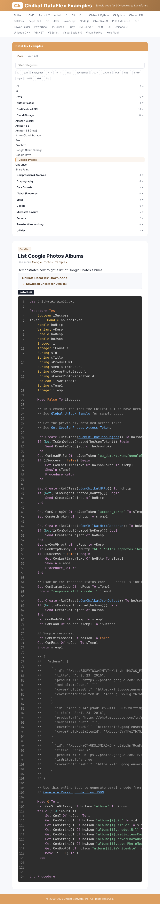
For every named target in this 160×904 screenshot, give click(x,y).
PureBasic (58, 26)
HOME (30, 15)
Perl (136, 21)
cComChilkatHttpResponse (100, 526)
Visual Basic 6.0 (72, 32)
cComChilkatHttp (93, 488)
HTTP (59, 72)
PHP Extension (121, 21)
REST (127, 72)
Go (47, 21)
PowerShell (41, 26)
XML (39, 78)
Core (20, 56)
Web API (33, 56)
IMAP (69, 72)
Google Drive (23, 154)
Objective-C (100, 21)
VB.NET (39, 32)
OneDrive (21, 164)
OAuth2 (107, 72)
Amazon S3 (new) (26, 130)
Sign (19, 78)
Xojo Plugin (113, 32)
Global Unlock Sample (70, 413)
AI (18, 72)
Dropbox (20, 145)
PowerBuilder (22, 26)
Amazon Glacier (24, 120)
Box (17, 140)
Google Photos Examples (49, 262)
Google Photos (28, 159)
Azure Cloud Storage (28, 135)
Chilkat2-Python (99, 15)
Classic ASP (136, 15)
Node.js (84, 21)
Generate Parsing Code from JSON (73, 792)
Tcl (108, 26)
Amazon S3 (22, 125)
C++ (82, 15)
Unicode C (121, 26)
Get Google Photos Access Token (80, 428)
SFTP (137, 72)
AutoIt (57, 15)
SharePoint (22, 169)
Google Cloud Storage (29, 150)
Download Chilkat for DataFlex (46, 283)
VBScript (53, 32)
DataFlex (19, 21)
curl (26, 72)
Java (56, 21)
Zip (47, 78)
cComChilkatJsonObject (98, 437)
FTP (50, 72)
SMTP (29, 78)
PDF (117, 72)
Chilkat (18, 15)
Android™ (44, 15)
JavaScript (69, 21)
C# (73, 15)
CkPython (119, 15)
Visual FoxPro (94, 32)
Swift (100, 26)
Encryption (38, 72)
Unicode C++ (22, 32)
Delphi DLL (34, 21)
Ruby (72, 26)
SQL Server (85, 26)
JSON (95, 72)
